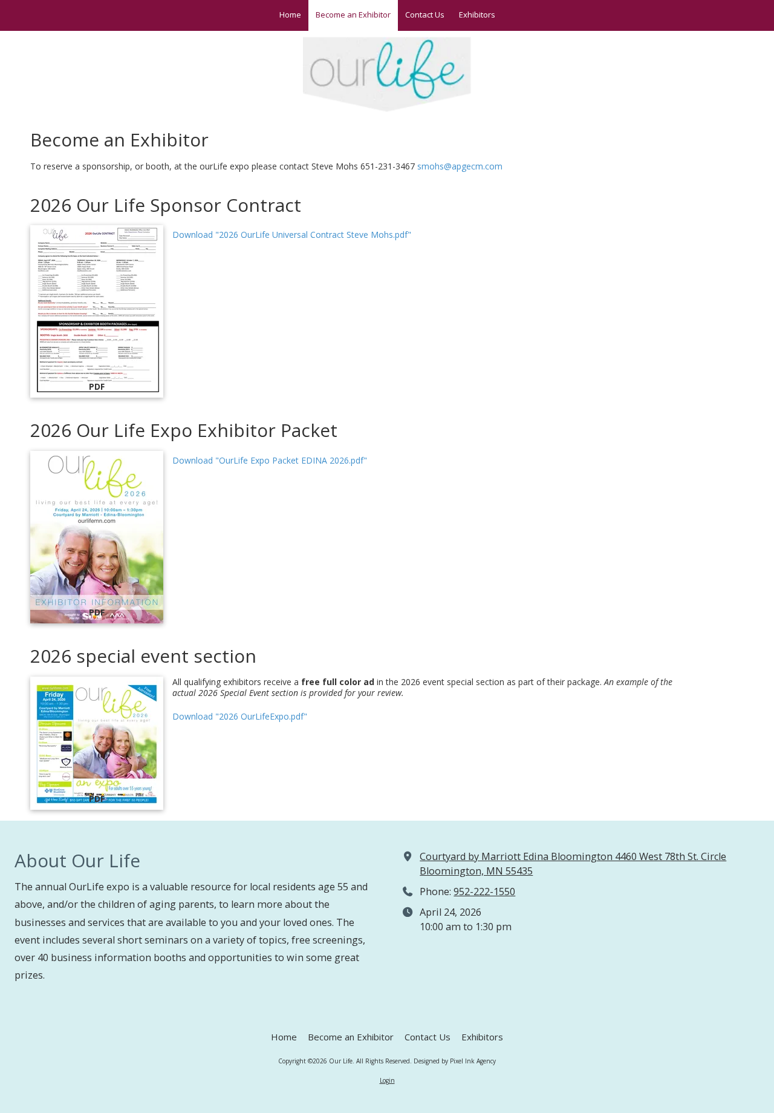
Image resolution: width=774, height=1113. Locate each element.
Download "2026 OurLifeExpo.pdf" (239, 716)
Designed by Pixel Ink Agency (455, 1061)
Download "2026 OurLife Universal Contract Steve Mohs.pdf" (291, 234)
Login (387, 1080)
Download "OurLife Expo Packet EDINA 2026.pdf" (269, 460)
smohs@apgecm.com (459, 166)
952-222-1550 (484, 891)
